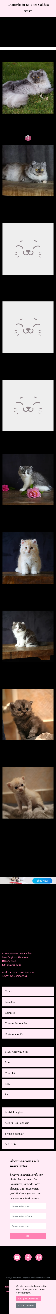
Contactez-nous (13, 964)
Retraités (10, 1012)
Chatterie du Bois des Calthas (28, 5)
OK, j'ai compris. (28, 1298)
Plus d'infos (26, 1305)
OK (28, 1235)
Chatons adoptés (14, 1034)
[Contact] (17, 1257)
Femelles (10, 1002)
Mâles (8, 991)
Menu (27, 11)
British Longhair (14, 1112)
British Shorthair (14, 1133)
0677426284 (11, 960)
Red (7, 1094)
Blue (7, 1062)
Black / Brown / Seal (16, 1051)
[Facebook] (28, 1257)
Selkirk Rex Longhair (17, 1123)
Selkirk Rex (11, 1144)
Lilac (8, 1084)
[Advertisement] (28, 923)
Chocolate (10, 1073)
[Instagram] (39, 1257)
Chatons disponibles (16, 1023)
